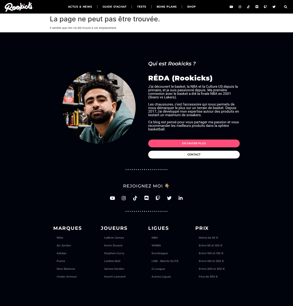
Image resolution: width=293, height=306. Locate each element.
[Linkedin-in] (180, 198)
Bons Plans (167, 6)
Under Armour (67, 276)
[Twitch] (265, 7)
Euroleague (160, 253)
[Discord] (257, 7)
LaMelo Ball (112, 261)
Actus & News (80, 6)
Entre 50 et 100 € (210, 245)
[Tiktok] (248, 7)
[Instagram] (240, 7)
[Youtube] (231, 7)
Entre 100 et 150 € (211, 253)
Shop (191, 6)
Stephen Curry (114, 253)
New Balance (66, 268)
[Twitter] (274, 7)
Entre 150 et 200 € (211, 261)
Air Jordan (64, 245)
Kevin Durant (113, 245)
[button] (285, 7)
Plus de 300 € (208, 276)
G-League (158, 268)
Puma (61, 261)
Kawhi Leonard (114, 276)
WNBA (156, 245)
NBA (155, 237)
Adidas (61, 253)
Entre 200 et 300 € (212, 268)
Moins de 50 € (208, 237)
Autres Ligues (161, 276)
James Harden (114, 268)
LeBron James (114, 237)
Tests (141, 6)
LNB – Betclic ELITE (165, 261)
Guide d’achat (115, 6)
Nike (60, 237)
